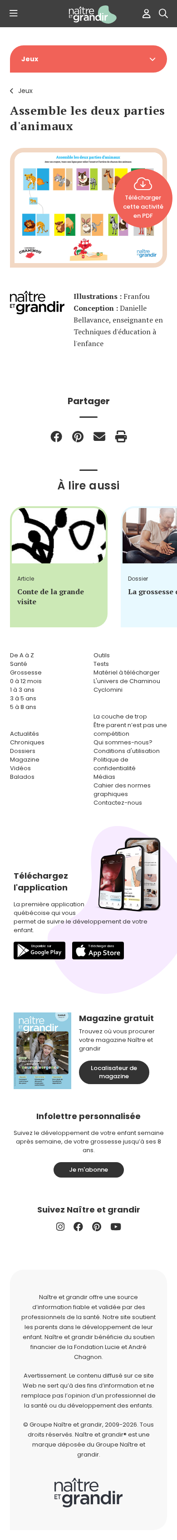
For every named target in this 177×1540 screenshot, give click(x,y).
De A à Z (22, 655)
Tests (101, 664)
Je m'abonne (88, 1169)
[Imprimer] (121, 436)
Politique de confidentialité (114, 763)
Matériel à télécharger (126, 672)
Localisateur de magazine (114, 1072)
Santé (18, 664)
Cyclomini (108, 689)
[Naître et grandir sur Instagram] (60, 1227)
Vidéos (20, 768)
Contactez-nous (117, 802)
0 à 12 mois (26, 681)
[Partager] (56, 436)
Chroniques (27, 742)
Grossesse (26, 672)
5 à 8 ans (23, 707)
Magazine (24, 759)
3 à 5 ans (23, 698)
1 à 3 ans (22, 689)
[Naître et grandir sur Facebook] (78, 1227)
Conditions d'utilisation (126, 751)
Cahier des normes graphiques (122, 789)
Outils (101, 655)
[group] (59, 566)
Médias (104, 776)
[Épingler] (78, 436)
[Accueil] (88, 14)
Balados (22, 776)
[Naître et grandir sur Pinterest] (96, 1227)
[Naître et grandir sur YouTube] (115, 1227)
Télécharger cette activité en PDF (143, 206)
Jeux (25, 90)
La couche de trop (120, 716)
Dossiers (22, 751)
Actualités (24, 733)
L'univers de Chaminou (126, 681)
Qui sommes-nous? (122, 742)
